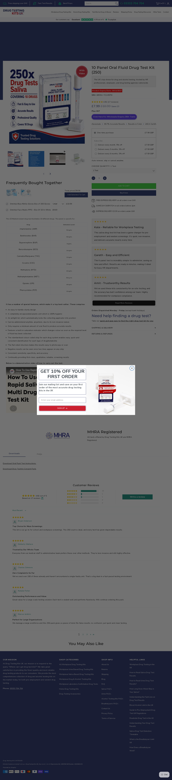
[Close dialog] (132, 368)
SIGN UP (61, 408)
